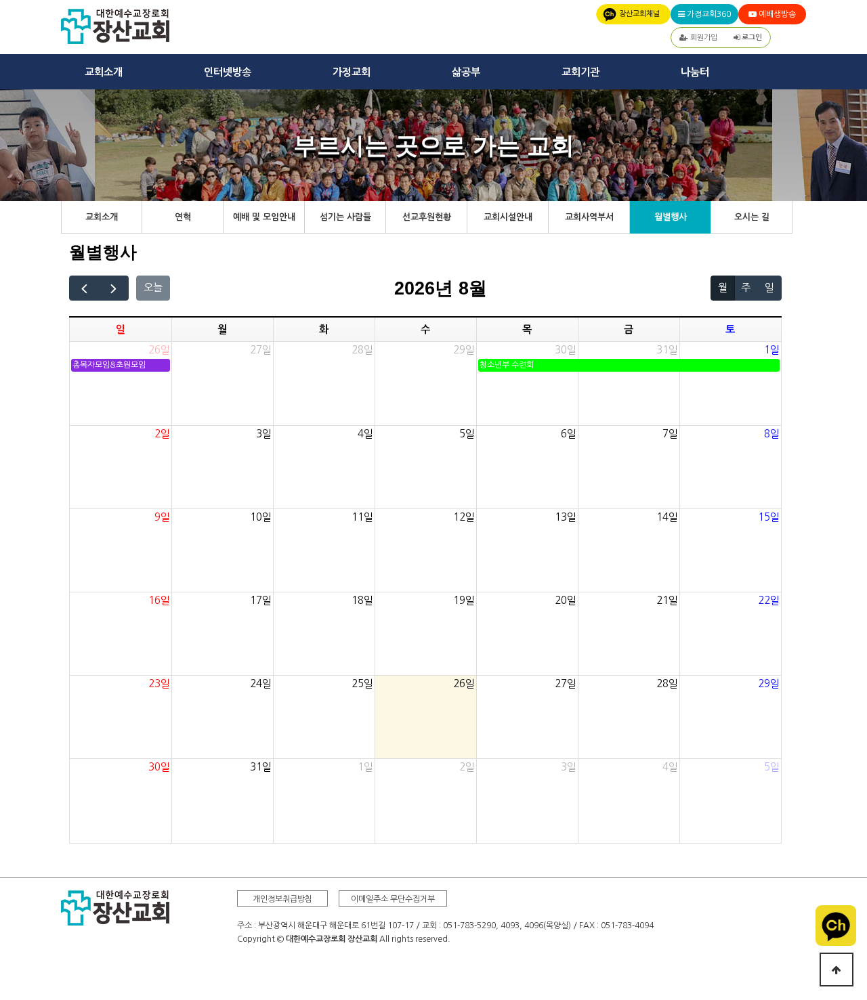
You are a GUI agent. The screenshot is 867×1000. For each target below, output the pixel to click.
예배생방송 (776, 14)
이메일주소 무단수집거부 (393, 899)
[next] (114, 288)
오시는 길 (751, 217)
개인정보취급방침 (282, 899)
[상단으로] (836, 969)
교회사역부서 (589, 217)
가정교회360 (708, 14)
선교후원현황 (426, 217)
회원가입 (702, 37)
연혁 (183, 217)
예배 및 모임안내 (264, 217)
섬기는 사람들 (345, 217)
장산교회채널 (639, 14)
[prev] (84, 288)
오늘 (153, 287)
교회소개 (101, 217)
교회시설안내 (508, 217)
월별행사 (670, 217)
